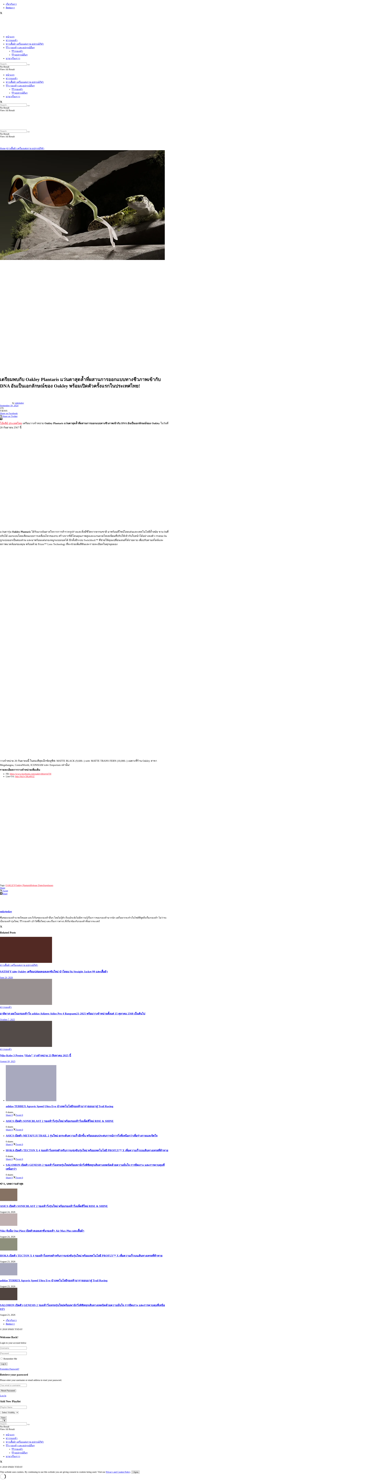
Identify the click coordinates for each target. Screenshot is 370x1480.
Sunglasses (48, 885)
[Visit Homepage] (8, 31)
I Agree (135, 1472)
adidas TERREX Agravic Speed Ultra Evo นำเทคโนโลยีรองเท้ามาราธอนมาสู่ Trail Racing (59, 1106)
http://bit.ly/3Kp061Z (25, 776)
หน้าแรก (10, 37)
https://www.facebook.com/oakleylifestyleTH (30, 774)
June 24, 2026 (6, 977)
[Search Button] (28, 64)
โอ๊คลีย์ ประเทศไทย (11, 423)
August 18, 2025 (7, 1061)
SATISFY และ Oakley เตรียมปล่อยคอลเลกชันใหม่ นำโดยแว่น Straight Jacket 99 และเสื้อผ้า (54, 971)
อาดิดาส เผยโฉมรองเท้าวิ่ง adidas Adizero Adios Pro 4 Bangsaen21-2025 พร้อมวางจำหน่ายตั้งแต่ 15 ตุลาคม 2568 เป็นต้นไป (72, 1013)
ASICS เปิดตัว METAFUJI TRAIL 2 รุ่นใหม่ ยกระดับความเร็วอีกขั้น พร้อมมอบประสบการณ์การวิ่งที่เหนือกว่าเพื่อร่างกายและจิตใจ (82, 1135)
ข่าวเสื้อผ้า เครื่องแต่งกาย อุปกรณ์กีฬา (25, 44)
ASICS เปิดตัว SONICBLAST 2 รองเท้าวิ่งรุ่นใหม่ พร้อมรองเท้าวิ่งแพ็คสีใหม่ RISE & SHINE (60, 1121)
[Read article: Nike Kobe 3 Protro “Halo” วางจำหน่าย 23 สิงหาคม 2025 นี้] (84, 1034)
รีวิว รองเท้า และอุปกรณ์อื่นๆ (20, 47)
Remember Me (10, 1359)
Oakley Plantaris (22, 885)
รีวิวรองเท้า (17, 51)
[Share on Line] (84, 419)
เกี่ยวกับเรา (11, 4)
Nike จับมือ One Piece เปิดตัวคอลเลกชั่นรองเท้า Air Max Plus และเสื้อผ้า (42, 1230)
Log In (3, 1396)
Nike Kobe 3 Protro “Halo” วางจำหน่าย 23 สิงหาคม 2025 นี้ (35, 1055)
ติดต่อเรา (10, 7)
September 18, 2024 (9, 405)
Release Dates (36, 885)
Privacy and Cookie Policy (118, 1472)
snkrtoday (19, 403)
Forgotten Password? (9, 1369)
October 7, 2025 (7, 1019)
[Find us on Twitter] (1, 13)
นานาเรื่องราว (13, 58)
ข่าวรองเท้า (11, 40)
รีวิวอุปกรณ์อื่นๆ (20, 55)
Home (3, 148)
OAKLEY (10, 885)
